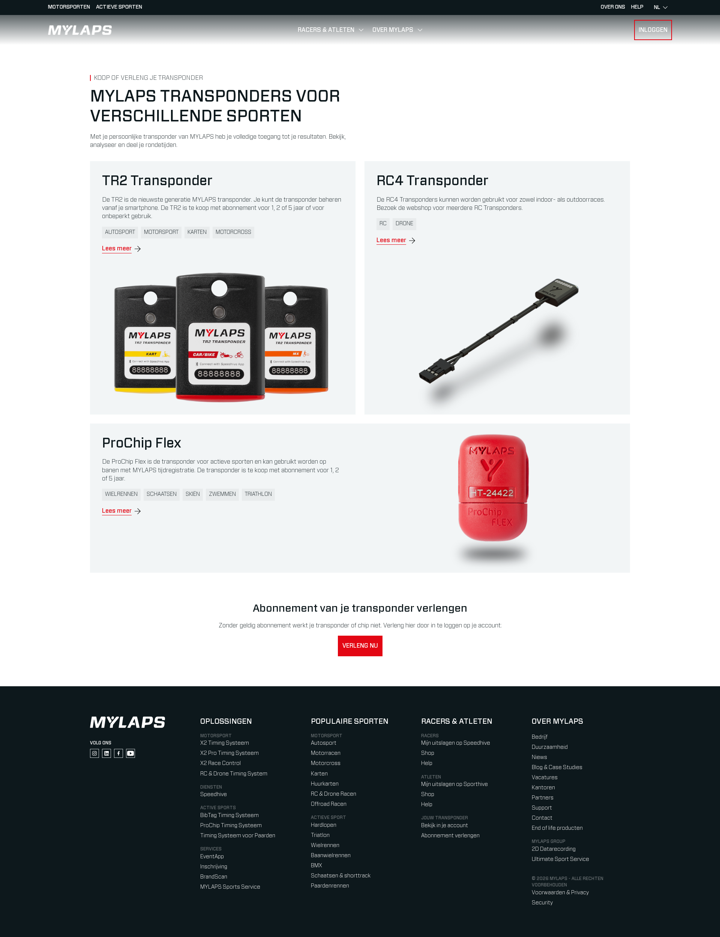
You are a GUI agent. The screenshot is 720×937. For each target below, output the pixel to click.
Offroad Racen (328, 804)
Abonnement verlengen (450, 835)
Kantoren (543, 787)
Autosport (323, 743)
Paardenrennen (330, 886)
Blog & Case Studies (557, 767)
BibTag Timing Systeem (229, 815)
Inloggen (653, 30)
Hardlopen (323, 825)
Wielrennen (325, 845)
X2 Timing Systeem (224, 743)
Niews (539, 757)
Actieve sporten (119, 7)
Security (542, 903)
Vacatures (545, 777)
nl (657, 7)
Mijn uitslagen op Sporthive (454, 784)
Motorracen (325, 753)
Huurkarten (325, 784)
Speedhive (213, 794)
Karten (319, 774)
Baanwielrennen (331, 855)
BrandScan (213, 877)
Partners (543, 798)
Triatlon (320, 835)
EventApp (212, 856)
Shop (427, 753)
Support (542, 808)
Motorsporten (69, 7)
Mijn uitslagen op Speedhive (455, 743)
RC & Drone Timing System (233, 774)
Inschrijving (213, 867)
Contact (542, 818)
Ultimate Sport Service (560, 859)
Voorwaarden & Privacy (560, 892)
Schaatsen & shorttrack (340, 876)
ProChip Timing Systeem (231, 825)
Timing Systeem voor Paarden (237, 835)
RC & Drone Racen (333, 794)
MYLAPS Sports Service (230, 887)
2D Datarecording (554, 849)
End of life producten (557, 828)
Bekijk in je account (444, 825)
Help (426, 763)
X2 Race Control (220, 763)
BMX (316, 865)
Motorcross (325, 763)
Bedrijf (540, 737)
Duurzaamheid (550, 747)
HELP (637, 7)
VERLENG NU (360, 646)
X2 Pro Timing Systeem (229, 753)
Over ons (613, 7)
